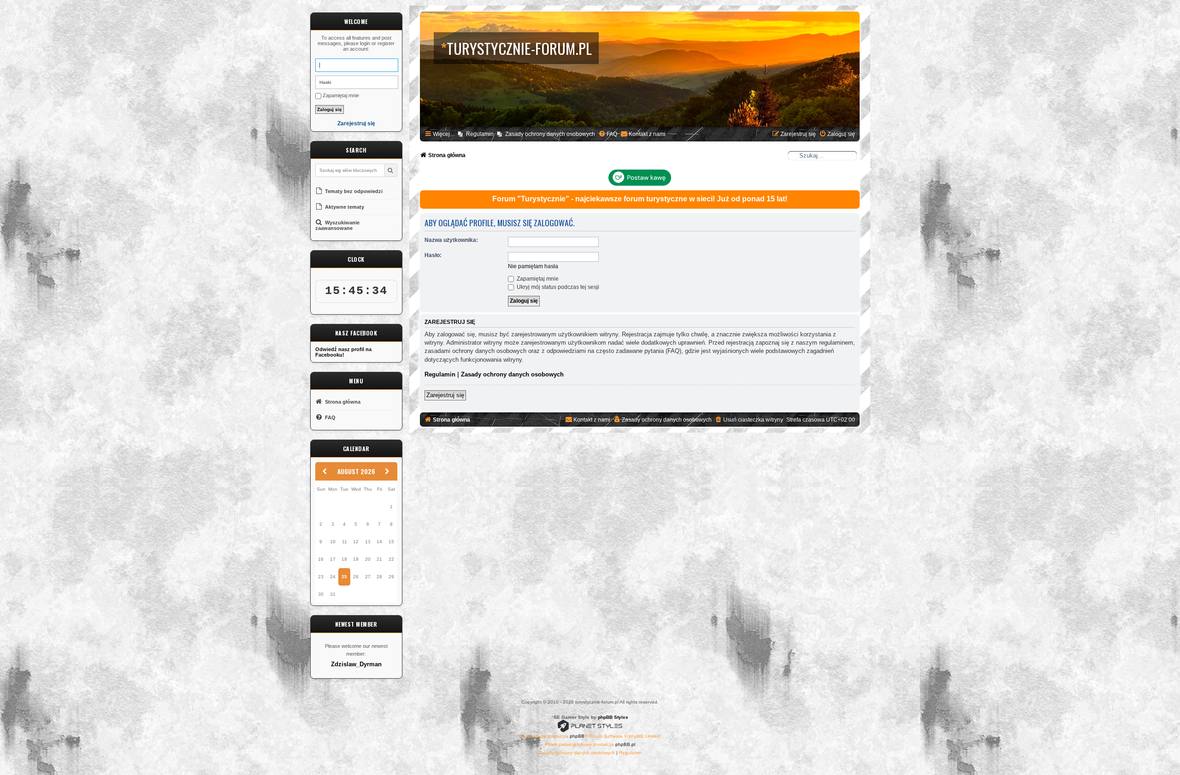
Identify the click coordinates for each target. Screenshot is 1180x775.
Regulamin (440, 374)
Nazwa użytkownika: (451, 240)
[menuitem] (607, 134)
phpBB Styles (613, 717)
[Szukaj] (390, 170)
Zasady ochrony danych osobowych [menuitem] (550, 134)
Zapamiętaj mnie (340, 95)
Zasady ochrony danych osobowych (512, 374)
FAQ (330, 417)
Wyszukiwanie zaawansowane (337, 225)
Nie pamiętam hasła (533, 266)
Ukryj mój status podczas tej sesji (557, 287)
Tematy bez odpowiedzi (353, 191)
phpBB (577, 736)
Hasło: (433, 255)
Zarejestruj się (356, 124)
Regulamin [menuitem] (480, 134)
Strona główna (342, 402)
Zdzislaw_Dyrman (356, 664)
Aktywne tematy (344, 207)
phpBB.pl (625, 744)
